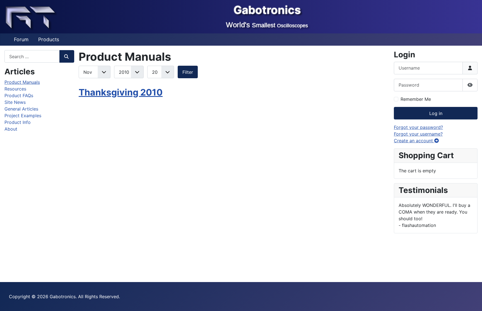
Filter (187, 72)
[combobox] (32, 56)
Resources (15, 89)
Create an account (414, 140)
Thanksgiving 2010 (121, 92)
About (10, 129)
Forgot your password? (418, 127)
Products (48, 39)
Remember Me (416, 99)
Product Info (17, 122)
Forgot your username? (418, 134)
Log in (435, 113)
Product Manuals (22, 82)
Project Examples (22, 115)
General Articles (21, 109)
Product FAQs (18, 95)
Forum (21, 39)
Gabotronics (267, 10)
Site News (15, 102)
